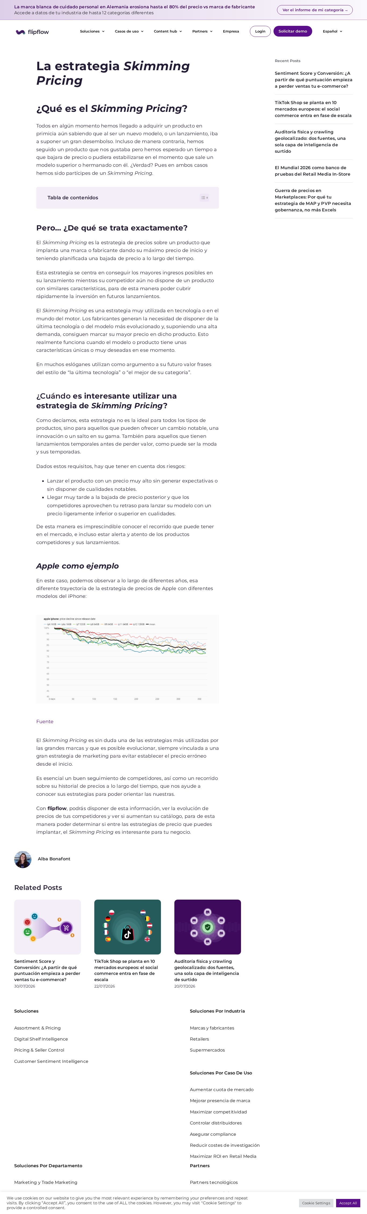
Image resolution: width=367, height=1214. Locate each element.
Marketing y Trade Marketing (45, 1182)
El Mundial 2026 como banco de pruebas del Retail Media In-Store (312, 171)
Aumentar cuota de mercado (222, 1089)
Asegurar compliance (213, 1134)
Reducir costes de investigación (225, 1145)
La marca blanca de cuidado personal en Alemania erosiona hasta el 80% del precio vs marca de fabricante (134, 6)
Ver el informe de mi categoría (315, 10)
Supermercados (207, 1050)
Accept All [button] (348, 1203)
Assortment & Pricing (37, 1028)
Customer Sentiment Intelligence (51, 1061)
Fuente (44, 722)
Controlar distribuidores (216, 1123)
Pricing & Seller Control (39, 1050)
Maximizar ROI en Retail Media (223, 1156)
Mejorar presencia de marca (220, 1100)
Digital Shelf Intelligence (41, 1039)
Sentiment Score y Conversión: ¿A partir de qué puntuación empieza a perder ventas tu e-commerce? (313, 80)
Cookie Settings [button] (316, 1203)
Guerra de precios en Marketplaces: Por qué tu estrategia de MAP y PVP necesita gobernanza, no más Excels (313, 200)
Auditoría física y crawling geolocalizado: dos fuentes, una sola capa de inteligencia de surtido (310, 141)
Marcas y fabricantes (212, 1028)
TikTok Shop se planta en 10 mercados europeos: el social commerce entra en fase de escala (313, 109)
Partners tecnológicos (214, 1182)
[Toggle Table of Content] (202, 197)
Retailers (199, 1039)
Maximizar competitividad (218, 1111)
